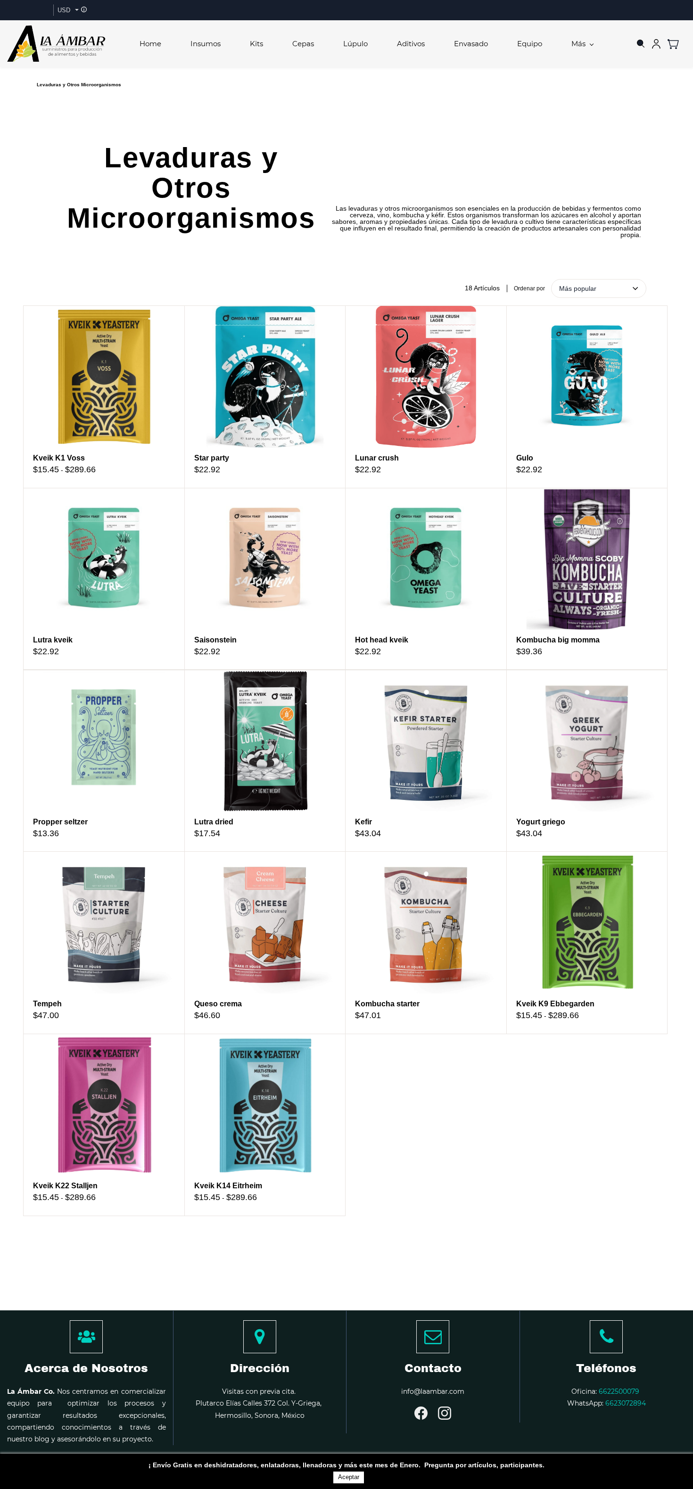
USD (64, 10)
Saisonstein (215, 640)
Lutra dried (213, 822)
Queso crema (218, 1004)
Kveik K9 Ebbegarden (555, 1004)
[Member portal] (656, 44)
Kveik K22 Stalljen (65, 1186)
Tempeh (47, 1004)
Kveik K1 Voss (59, 458)
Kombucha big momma (558, 640)
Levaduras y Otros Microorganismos (79, 84)
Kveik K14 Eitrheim (228, 1186)
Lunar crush (377, 458)
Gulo (524, 458)
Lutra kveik (53, 640)
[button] (677, 43)
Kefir (363, 822)
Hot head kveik (381, 640)
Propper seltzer (60, 822)
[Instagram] (444, 1413)
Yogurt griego (540, 822)
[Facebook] (421, 1413)
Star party (211, 458)
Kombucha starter (387, 1004)
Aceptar (348, 1477)
